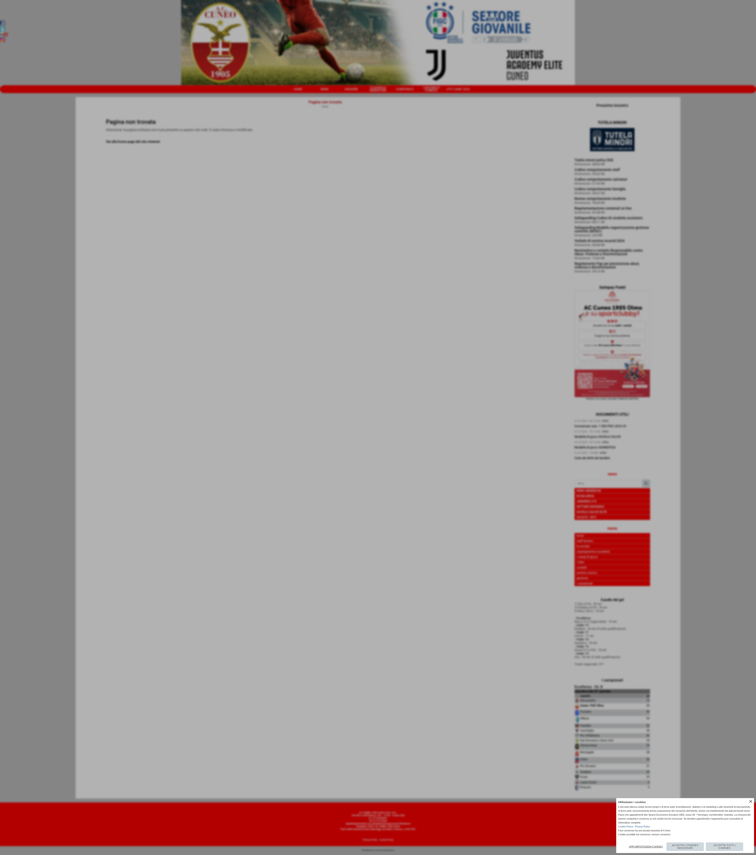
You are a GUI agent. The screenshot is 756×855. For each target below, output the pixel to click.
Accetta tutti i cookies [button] (725, 846)
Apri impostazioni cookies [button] (646, 846)
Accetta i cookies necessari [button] (685, 846)
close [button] (750, 801)
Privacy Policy (642, 826)
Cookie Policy (625, 826)
